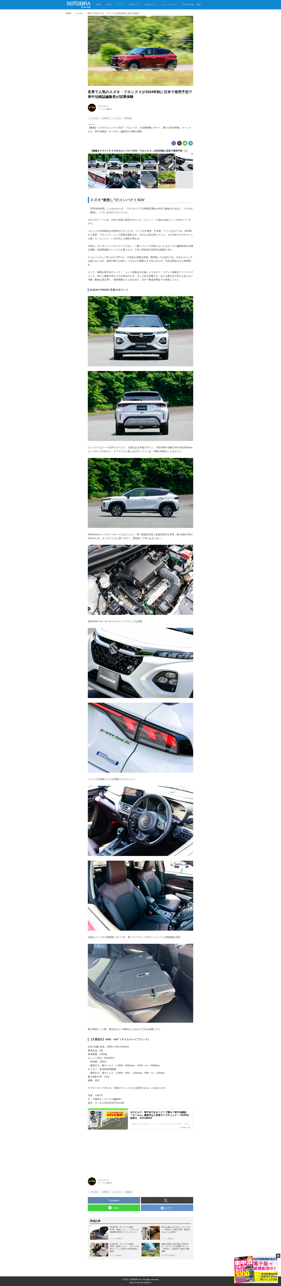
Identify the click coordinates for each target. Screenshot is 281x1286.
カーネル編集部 (105, 109)
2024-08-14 (103, 106)
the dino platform (144, 1282)
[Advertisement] (140, 1152)
